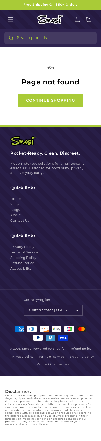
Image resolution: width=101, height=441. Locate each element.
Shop (14, 204)
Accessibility (21, 268)
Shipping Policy (23, 258)
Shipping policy (82, 356)
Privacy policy (23, 356)
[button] (10, 19)
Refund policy (80, 348)
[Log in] (77, 19)
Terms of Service (24, 252)
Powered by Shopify (49, 348)
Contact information (53, 364)
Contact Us (20, 220)
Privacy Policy (22, 247)
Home (15, 199)
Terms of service (51, 356)
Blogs (15, 210)
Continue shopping (50, 100)
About (15, 215)
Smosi (27, 348)
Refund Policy (22, 263)
